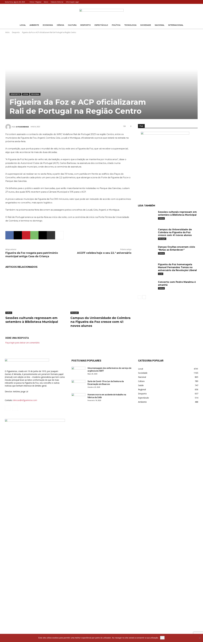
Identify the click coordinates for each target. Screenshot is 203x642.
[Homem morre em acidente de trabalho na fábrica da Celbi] (78, 398)
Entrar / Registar (36, 2)
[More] (59, 235)
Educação (74, 313)
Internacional (175, 25)
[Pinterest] (26, 235)
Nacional (159, 25)
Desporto (85, 25)
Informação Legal (72, 2)
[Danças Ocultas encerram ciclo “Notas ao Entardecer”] (147, 251)
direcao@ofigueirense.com (25, 400)
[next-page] (144, 297)
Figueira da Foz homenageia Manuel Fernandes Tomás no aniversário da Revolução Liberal (177, 267)
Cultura (72, 25)
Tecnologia (130, 25)
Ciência (60, 25)
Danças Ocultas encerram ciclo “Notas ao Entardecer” (176, 248)
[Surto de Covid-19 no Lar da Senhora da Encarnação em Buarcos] (78, 385)
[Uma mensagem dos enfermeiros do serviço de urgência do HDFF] (78, 371)
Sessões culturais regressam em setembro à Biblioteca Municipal (31, 320)
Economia (48, 25)
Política (116, 25)
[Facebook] (191, 2)
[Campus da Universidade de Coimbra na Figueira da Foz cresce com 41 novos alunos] (100, 292)
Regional (35, 94)
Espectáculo (101, 25)
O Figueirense (22, 127)
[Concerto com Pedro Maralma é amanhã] (147, 286)
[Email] (43, 235)
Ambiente (34, 25)
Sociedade (145, 25)
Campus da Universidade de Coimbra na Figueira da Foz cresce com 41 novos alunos (100, 322)
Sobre (46, 2)
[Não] (199, 638)
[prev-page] (139, 297)
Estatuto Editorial (57, 2)
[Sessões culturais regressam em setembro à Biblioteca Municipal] (35, 292)
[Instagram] (196, 2)
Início (7, 32)
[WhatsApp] (34, 235)
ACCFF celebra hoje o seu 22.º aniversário (104, 252)
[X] (18, 235)
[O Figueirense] (101, 13)
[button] (195, 25)
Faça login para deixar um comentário (22, 342)
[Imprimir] (51, 235)
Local (23, 25)
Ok (162, 638)
